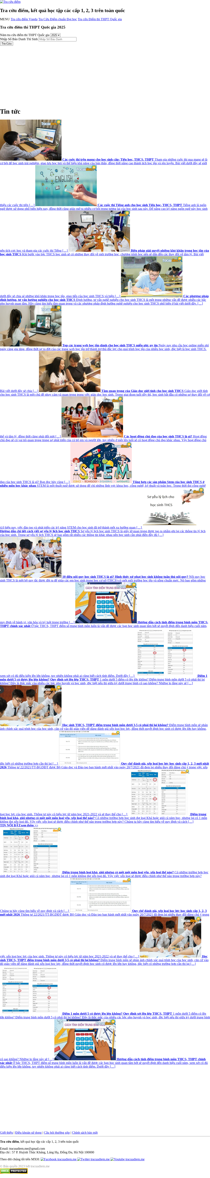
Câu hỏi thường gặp (57, 1132)
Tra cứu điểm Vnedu (24, 19)
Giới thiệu (6, 1132)
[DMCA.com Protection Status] (14, 1173)
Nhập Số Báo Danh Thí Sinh (19, 39)
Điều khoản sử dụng (28, 1132)
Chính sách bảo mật (85, 1132)
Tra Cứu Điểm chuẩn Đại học (57, 19)
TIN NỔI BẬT (19, 825)
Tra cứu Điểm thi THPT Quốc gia (100, 19)
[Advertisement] (105, 74)
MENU (5, 19)
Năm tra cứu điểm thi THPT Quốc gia (24, 35)
